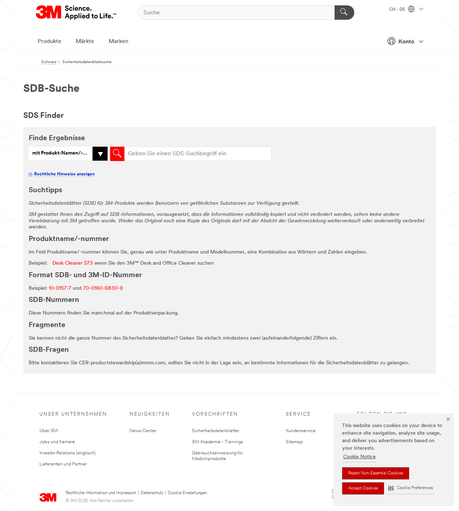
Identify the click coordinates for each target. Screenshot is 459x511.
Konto (406, 42)
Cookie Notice (359, 457)
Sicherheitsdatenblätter (215, 431)
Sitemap (294, 442)
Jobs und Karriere (57, 442)
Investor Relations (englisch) (67, 453)
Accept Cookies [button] (363, 488)
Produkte (49, 41)
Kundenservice (301, 431)
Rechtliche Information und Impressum (101, 493)
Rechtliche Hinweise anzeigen (64, 174)
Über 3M (48, 431)
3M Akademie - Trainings (217, 442)
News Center (142, 431)
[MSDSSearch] (117, 154)
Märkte (85, 41)
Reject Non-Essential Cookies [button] (375, 473)
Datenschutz (152, 493)
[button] (410, 488)
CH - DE (397, 10)
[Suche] (344, 12)
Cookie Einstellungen (187, 493)
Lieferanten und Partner (63, 464)
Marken (118, 41)
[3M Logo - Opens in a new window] (76, 12)
